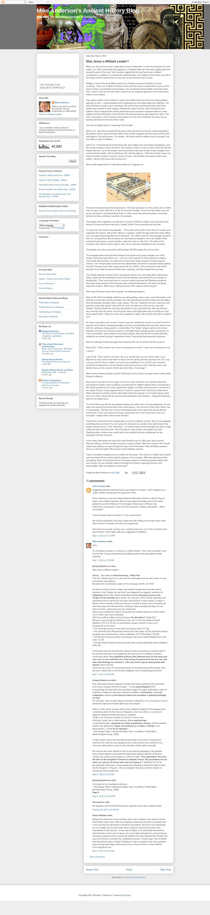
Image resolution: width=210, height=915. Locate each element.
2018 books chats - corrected (54, 372)
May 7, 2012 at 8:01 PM (103, 674)
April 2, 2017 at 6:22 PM (103, 851)
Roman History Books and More (57, 370)
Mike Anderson (99, 541)
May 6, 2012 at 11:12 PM (103, 536)
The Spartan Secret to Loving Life (56, 362)
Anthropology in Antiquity (50, 312)
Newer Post (92, 869)
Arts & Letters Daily (47, 274)
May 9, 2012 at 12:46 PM (103, 796)
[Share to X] (138, 472)
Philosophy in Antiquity (49, 302)
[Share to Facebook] (141, 472)
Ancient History (45, 288)
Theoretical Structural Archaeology (52, 345)
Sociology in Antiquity (48, 316)
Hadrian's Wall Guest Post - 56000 (54, 175)
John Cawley (98, 486)
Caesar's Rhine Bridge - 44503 (53, 180)
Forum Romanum (47, 283)
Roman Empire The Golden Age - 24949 (57, 189)
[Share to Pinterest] (144, 472)
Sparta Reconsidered (52, 359)
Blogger (127, 895)
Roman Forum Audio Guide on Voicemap (57, 211)
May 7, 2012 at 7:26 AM (103, 560)
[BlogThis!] (136, 472)
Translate (60, 228)
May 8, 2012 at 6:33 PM (103, 774)
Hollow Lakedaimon (51, 380)
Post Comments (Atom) (134, 877)
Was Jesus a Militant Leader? (107, 61)
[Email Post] (126, 472)
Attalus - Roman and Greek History (54, 279)
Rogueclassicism (50, 331)
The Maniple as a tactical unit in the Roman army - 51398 (55, 195)
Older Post (165, 869)
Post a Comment (97, 857)
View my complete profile (50, 114)
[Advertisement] (48, 64)
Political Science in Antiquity (51, 307)
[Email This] (133, 472)
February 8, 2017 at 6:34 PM (105, 809)
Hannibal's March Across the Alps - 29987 (57, 185)
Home (129, 869)
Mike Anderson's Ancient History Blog (88, 10)
